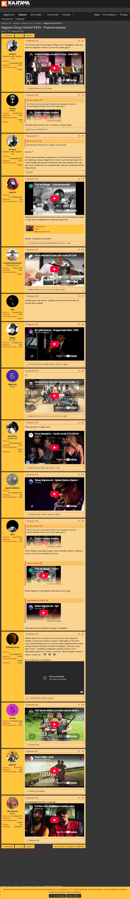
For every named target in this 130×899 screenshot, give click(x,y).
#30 (82, 798)
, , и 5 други (41, 698)
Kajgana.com (8, 14)
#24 (82, 422)
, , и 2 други (46, 290)
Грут (5, 31)
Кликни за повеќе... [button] (54, 121)
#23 (82, 371)
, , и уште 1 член (49, 243)
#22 (82, 324)
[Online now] (12, 644)
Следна (28, 35)
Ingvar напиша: (33, 141)
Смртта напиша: (33, 563)
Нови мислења (7, 19)
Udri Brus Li (40, 226)
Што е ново (36, 14)
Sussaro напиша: (33, 100)
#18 (82, 136)
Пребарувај (19, 19)
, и (40, 88)
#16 (82, 40)
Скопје (19, 663)
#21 (82, 296)
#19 (82, 179)
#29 (82, 751)
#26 (82, 521)
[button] (43, 14)
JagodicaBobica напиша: (36, 600)
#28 (82, 705)
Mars (20, 451)
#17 (82, 95)
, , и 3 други (48, 364)
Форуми (22, 14)
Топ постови (52, 14)
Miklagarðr (18, 827)
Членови (66, 14)
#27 (82, 634)
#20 (82, 250)
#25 (82, 474)
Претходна (8, 35)
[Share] (78, 40)
